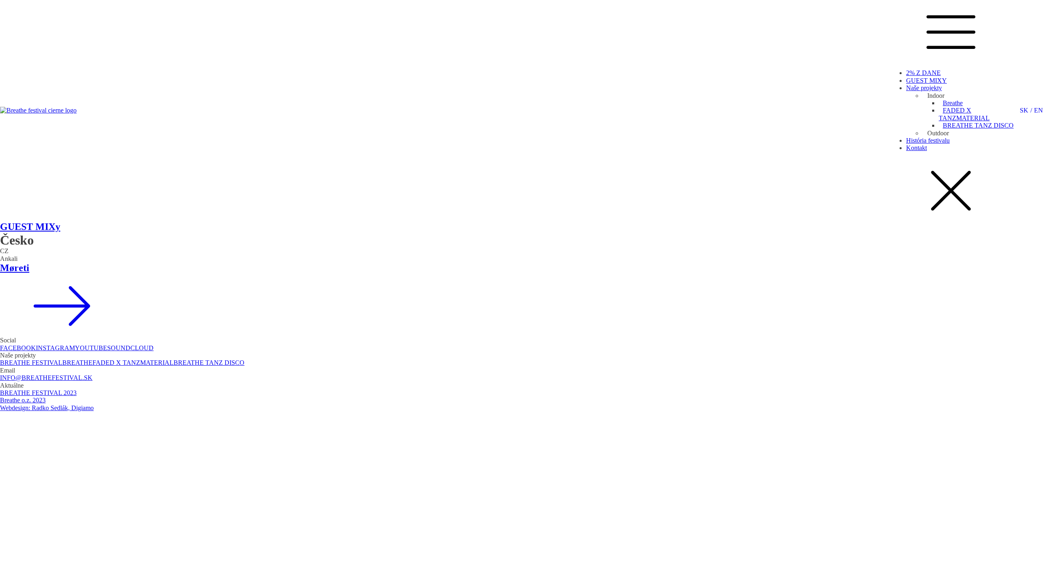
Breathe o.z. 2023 (23, 400)
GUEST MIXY (926, 80)
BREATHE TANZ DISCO (978, 125)
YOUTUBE (91, 347)
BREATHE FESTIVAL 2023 (38, 392)
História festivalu (928, 140)
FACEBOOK (18, 347)
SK (1024, 110)
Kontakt (916, 147)
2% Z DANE (923, 72)
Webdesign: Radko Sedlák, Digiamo (47, 407)
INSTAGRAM (55, 347)
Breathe (953, 102)
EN (1038, 110)
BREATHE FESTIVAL (31, 362)
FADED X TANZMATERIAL (964, 114)
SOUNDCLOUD (130, 347)
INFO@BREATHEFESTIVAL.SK (46, 377)
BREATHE (77, 362)
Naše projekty (924, 87)
